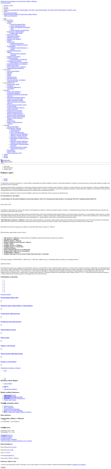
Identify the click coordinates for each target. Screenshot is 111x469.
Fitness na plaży (5, 337)
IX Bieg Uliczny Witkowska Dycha (10, 313)
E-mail (5, 180)
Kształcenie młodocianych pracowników (14, 88)
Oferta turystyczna (12, 77)
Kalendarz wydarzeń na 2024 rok (19, 45)
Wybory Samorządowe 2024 (17, 26)
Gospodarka (10, 85)
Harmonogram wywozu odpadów (19, 62)
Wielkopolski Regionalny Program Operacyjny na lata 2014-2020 (16, 98)
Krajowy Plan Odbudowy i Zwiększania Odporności (14, 92)
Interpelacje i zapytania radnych (18, 137)
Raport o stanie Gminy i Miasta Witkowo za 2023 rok (17, 412)
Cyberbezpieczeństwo (6, 438)
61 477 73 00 (9, 450)
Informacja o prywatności (79, 464)
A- (4, 7)
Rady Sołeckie (11, 150)
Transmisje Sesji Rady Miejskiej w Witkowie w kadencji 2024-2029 (19, 134)
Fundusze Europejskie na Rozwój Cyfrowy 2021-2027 (15, 108)
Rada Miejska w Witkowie (14, 128)
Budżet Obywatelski (12, 34)
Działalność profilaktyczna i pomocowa (17, 64)
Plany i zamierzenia (9, 407)
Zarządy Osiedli (11, 151)
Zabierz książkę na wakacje (8, 329)
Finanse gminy (7, 395)
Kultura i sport (11, 42)
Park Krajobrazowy (12, 78)
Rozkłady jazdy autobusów (14, 39)
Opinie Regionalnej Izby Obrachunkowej (14, 398)
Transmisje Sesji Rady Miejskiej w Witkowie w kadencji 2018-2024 (19, 142)
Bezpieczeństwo (11, 46)
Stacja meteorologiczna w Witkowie (16, 66)
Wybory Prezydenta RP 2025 (17, 24)
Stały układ (7, 13)
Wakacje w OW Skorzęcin (8, 345)
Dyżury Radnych (14, 131)
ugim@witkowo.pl (9, 455)
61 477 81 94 (13, 447)
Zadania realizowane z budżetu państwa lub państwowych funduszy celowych (16, 102)
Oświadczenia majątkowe (10, 389)
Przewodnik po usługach (13, 36)
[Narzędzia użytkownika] (1, 176)
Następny (8, 294)
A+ (7, 7)
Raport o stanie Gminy (13, 65)
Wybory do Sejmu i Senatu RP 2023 (19, 30)
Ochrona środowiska (12, 58)
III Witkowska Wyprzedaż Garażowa (11, 321)
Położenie (9, 72)
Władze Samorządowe (13, 126)
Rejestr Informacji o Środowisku (18, 59)
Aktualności (10, 21)
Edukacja (9, 40)
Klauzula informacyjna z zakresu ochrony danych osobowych (18, 147)
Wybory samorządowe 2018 (14, 153)
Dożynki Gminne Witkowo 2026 (9, 297)
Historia (9, 52)
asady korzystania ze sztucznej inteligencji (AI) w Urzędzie (16, 441)
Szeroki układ (13, 13)
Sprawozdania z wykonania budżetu (13, 397)
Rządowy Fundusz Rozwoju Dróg (16, 116)
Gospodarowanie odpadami (14, 61)
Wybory (9, 23)
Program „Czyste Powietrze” (9, 361)
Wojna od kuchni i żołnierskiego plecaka (12, 353)
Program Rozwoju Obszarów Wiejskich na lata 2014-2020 (14, 111)
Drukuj (6, 179)
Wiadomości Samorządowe (14, 50)
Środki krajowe (11, 121)
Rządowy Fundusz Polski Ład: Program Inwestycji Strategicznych (16, 114)
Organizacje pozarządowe (13, 56)
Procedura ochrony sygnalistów (9, 439)
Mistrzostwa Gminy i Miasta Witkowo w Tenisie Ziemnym (17, 305)
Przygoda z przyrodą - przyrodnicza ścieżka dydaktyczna (16, 80)
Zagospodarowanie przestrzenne (15, 68)
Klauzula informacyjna (6, 435)
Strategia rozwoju (8, 406)
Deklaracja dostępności (7, 436)
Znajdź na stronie (7, 161)
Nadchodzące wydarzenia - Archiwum (10, 368)
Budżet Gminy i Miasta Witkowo (15, 31)
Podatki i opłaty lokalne (16, 33)
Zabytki (9, 75)
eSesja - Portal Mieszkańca (17, 132)
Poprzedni (3, 294)
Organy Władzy (8, 383)
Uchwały (6, 386)
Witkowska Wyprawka (13, 37)
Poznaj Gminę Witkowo (13, 71)
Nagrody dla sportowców (16, 43)
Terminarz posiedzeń (15, 129)
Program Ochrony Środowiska (12, 409)
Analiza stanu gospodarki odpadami (13, 410)
